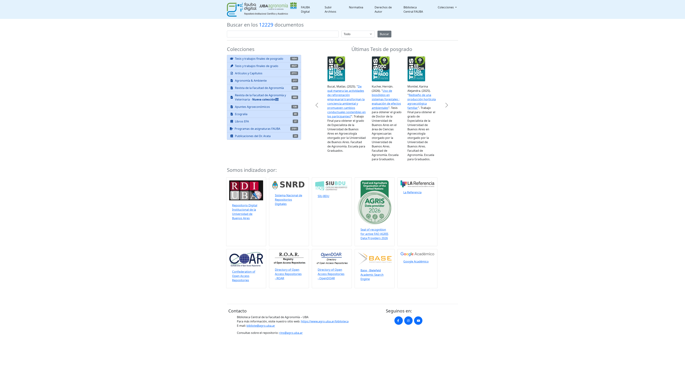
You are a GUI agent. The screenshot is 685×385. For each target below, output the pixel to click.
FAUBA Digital (305, 9)
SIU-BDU (323, 197)
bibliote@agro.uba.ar (261, 326)
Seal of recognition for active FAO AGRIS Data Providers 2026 (374, 234)
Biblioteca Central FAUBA (413, 9)
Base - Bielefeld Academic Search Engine (372, 275)
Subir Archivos (330, 9)
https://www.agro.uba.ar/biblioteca (325, 322)
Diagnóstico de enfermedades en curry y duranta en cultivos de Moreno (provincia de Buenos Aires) (343, 117)
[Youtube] (418, 321)
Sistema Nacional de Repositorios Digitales (288, 200)
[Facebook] (398, 321)
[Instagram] (408, 321)
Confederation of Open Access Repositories (243, 277)
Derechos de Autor (383, 9)
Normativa (356, 7)
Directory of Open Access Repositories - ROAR (288, 275)
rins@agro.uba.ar (291, 334)
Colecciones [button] (446, 7)
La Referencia (412, 193)
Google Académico (416, 262)
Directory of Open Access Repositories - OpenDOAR (331, 275)
